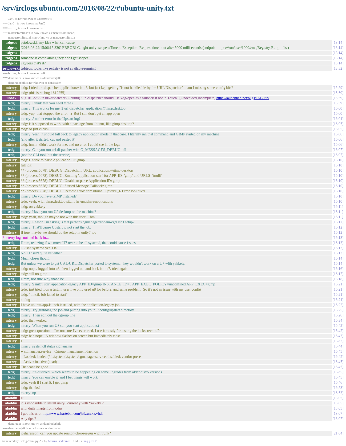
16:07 (338, 150)
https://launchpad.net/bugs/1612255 (242, 98)
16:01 (338, 119)
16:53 (338, 388)
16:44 (338, 346)
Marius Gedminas (59, 441)
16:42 (338, 326)
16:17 (338, 274)
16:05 (338, 124)
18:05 (338, 398)
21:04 (338, 433)
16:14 (338, 258)
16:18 (338, 279)
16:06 (338, 134)
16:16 (338, 269)
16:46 (338, 382)
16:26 (338, 315)
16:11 (338, 207)
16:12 (338, 222)
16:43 (338, 336)
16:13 (338, 238)
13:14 (338, 42)
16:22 (338, 305)
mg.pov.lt (90, 441)
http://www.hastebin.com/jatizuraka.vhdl (73, 413)
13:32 (338, 68)
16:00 (338, 108)
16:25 (338, 310)
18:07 (338, 413)
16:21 (338, 284)
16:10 (338, 160)
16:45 (338, 351)
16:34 (338, 320)
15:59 (338, 88)
